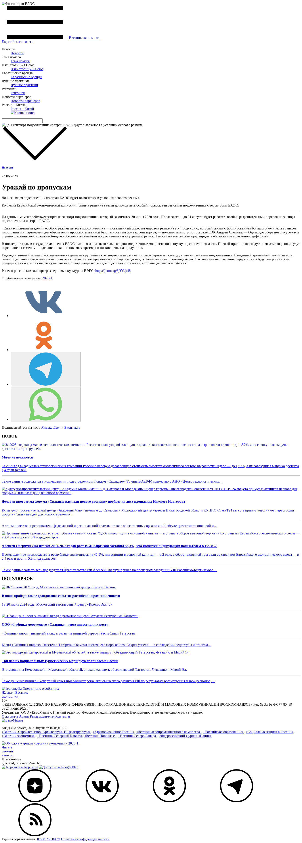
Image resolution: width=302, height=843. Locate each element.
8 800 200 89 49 (48, 839)
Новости (17, 53)
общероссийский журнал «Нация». (185, 736)
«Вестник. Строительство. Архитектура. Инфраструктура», (47, 732)
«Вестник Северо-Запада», (138, 736)
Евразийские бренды (26, 77)
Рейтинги (18, 93)
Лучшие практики (24, 85)
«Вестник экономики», (19, 736)
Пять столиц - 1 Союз (27, 69)
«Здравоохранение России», (114, 732)
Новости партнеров (25, 101)
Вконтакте (72, 427)
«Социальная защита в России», (270, 732)
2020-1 (47, 278)
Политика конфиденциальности (85, 839)
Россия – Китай (22, 109)
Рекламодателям (42, 716)
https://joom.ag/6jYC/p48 (113, 271)
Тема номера (20, 61)
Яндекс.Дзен (51, 427)
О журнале (10, 716)
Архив (24, 716)
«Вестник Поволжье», (100, 736)
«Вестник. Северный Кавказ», (60, 736)
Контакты (62, 716)
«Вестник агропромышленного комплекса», (169, 732)
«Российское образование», (224, 732)
